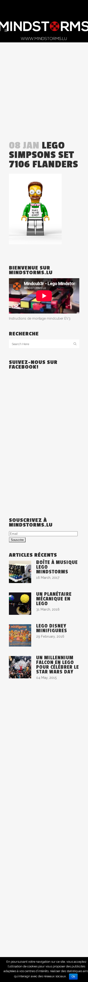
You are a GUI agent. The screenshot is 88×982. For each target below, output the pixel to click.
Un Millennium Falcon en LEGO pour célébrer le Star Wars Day (57, 664)
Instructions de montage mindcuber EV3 (39, 318)
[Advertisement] (44, 89)
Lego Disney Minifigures (51, 628)
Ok (73, 976)
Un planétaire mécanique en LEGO (54, 599)
